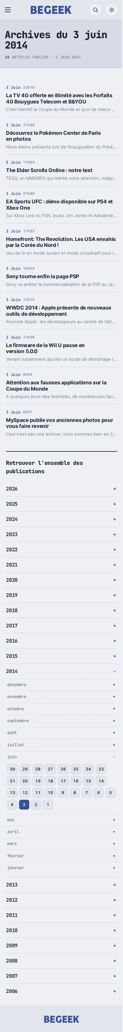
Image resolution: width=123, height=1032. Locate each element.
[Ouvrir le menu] (9, 10)
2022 (12, 549)
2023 (12, 534)
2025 (12, 504)
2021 (12, 564)
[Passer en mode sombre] (111, 9)
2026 (12, 488)
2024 (12, 519)
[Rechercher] (95, 9)
